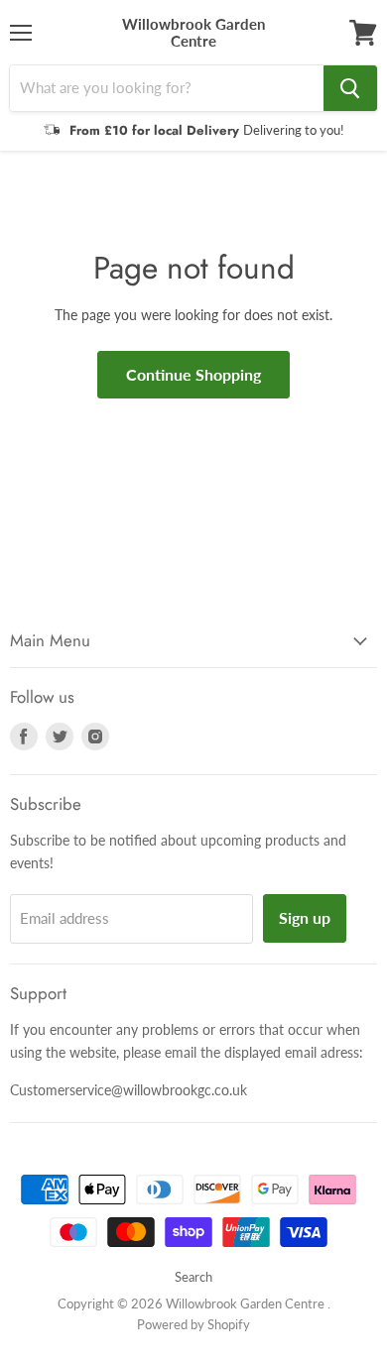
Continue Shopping (193, 374)
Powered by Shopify (193, 1324)
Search (193, 1277)
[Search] (350, 88)
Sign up (304, 917)
